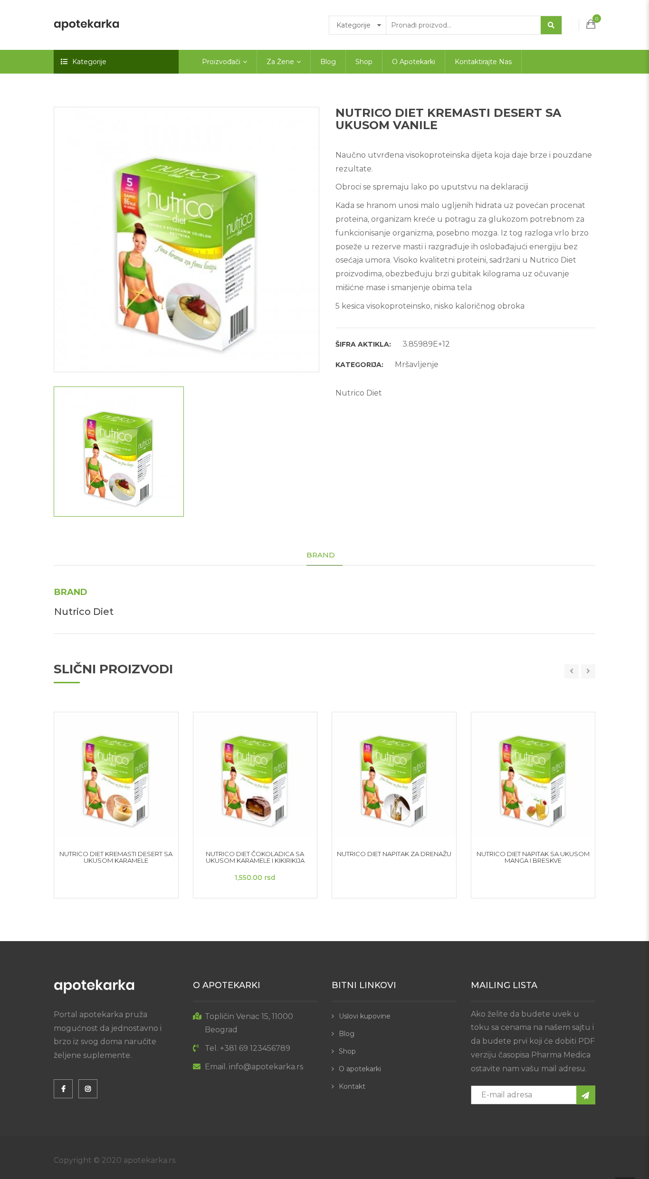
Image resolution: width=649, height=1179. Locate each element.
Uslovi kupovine (365, 1016)
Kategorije (89, 61)
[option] (186, 239)
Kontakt (352, 1086)
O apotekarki (360, 1069)
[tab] (324, 555)
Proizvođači (221, 61)
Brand (320, 554)
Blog (328, 61)
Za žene (280, 61)
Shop (363, 61)
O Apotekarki (413, 61)
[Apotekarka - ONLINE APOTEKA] (86, 24)
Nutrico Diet (358, 392)
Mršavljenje (417, 364)
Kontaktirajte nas (483, 61)
